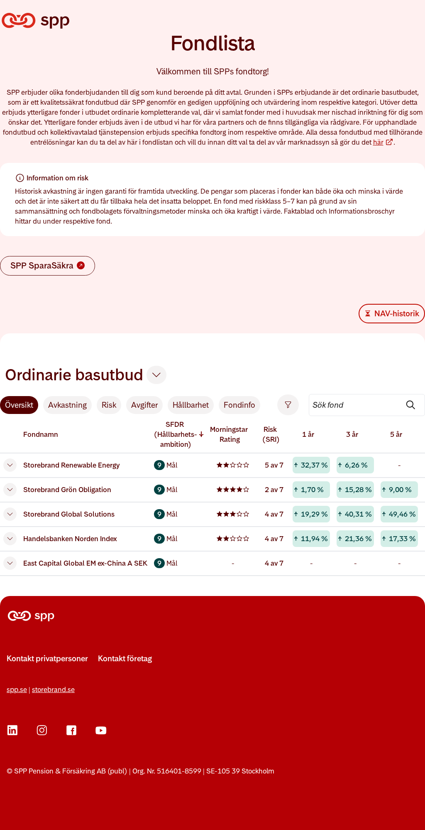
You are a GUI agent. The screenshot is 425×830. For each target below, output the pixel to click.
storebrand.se (53, 689)
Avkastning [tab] (67, 405)
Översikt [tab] (19, 405)
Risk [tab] (109, 405)
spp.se (17, 689)
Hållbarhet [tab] (191, 405)
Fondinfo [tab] (239, 405)
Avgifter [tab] (144, 405)
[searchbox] (367, 405)
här (383, 142)
